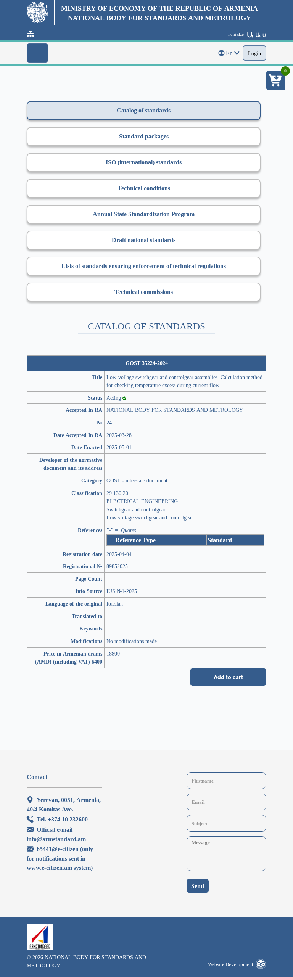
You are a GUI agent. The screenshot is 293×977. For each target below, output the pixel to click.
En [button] (229, 53)
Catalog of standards (144, 110)
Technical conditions (144, 188)
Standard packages (144, 136)
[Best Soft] (260, 964)
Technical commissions (143, 292)
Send (197, 886)
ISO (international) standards (144, 162)
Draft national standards (143, 240)
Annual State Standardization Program (144, 214)
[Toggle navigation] (37, 53)
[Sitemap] (30, 33)
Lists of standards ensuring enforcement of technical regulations (143, 266)
